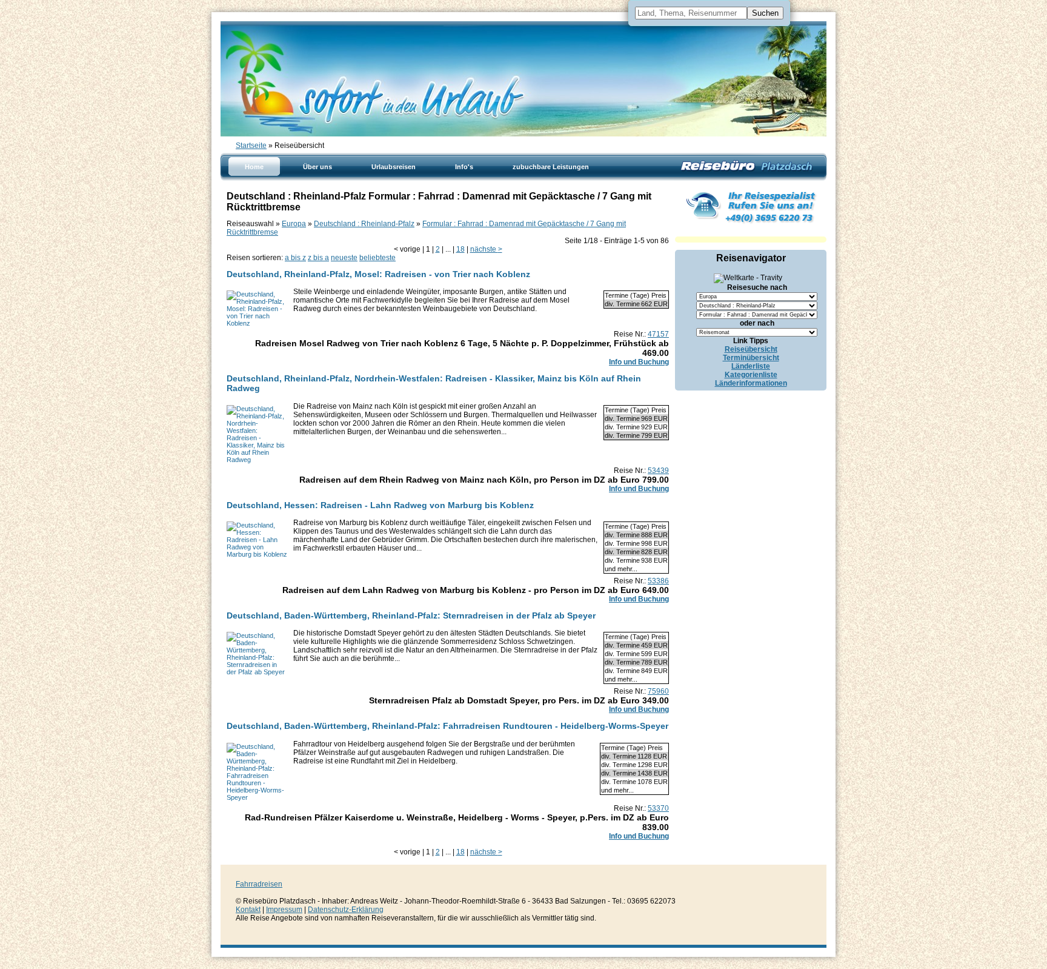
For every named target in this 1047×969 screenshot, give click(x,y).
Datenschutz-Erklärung (346, 909)
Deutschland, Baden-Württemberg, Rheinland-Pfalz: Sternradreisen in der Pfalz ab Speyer (411, 615)
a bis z (295, 257)
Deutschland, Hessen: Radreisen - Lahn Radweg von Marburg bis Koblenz (380, 505)
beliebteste (377, 257)
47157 (658, 334)
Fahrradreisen (259, 884)
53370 (658, 808)
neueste (344, 257)
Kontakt (248, 909)
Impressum (284, 909)
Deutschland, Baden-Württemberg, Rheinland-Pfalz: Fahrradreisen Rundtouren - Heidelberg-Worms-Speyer (447, 726)
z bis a (318, 257)
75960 (658, 691)
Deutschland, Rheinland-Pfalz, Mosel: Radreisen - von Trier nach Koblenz (378, 274)
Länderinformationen (751, 383)
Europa (294, 224)
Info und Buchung (639, 362)
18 (460, 249)
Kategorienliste (751, 374)
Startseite (251, 145)
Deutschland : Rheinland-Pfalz (364, 224)
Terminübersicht (751, 358)
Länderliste (750, 366)
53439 (658, 470)
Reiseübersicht (751, 349)
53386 (658, 581)
